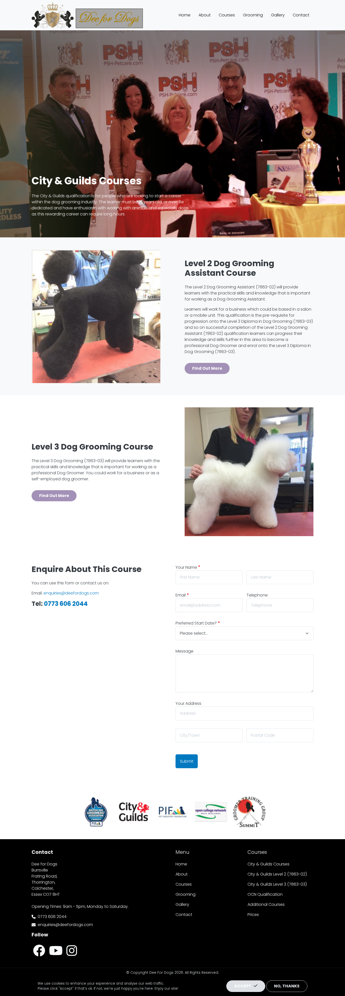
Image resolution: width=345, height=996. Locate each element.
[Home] (87, 6)
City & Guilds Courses (268, 864)
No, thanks (287, 986)
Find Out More (207, 368)
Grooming (253, 15)
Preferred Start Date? (196, 623)
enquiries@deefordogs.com (65, 925)
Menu (182, 852)
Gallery (278, 15)
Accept (242, 986)
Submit (186, 761)
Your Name (186, 567)
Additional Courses (266, 904)
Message (184, 651)
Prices (253, 914)
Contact (301, 15)
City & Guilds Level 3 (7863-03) (277, 884)
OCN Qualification (265, 894)
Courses (227, 15)
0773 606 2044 (52, 916)
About (205, 15)
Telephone (257, 595)
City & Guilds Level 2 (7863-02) (277, 874)
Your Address (188, 703)
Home (184, 15)
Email (181, 595)
